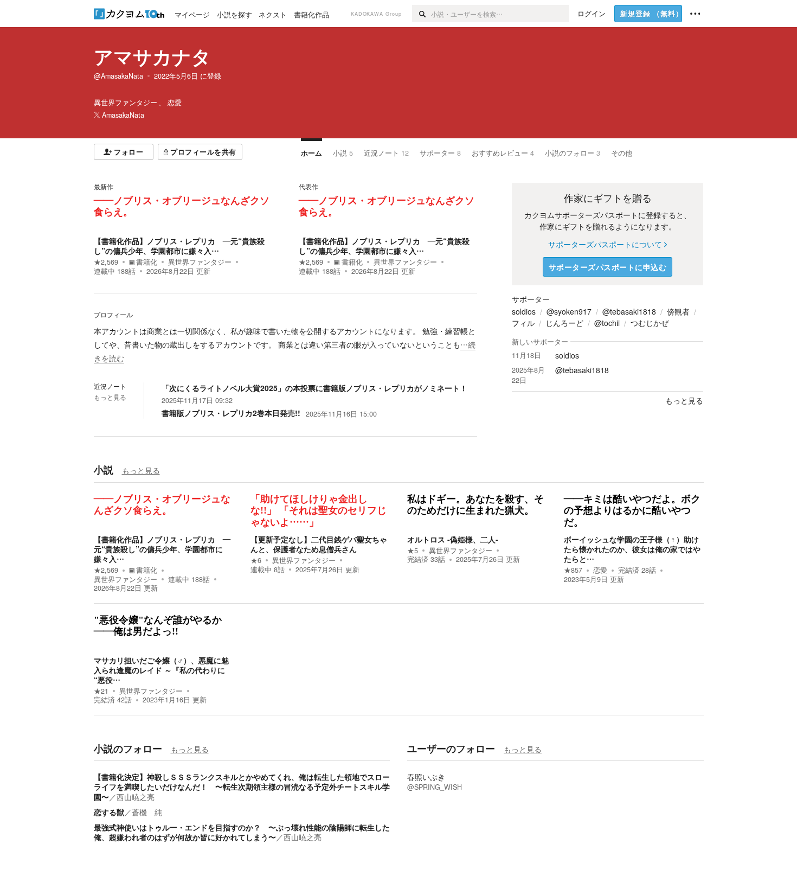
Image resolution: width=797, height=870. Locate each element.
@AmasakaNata (118, 76)
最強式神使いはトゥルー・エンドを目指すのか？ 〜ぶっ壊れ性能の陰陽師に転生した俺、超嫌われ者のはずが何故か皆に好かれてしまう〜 (242, 832)
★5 (412, 550)
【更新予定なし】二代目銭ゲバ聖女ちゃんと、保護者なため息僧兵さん (318, 544)
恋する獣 (109, 812)
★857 (573, 570)
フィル (523, 322)
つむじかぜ (650, 322)
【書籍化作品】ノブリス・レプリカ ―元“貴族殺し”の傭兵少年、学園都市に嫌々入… (179, 245)
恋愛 (600, 570)
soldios (524, 311)
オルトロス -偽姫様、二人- (452, 539)
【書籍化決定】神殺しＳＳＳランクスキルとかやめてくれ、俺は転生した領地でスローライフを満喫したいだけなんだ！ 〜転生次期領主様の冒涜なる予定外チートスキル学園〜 (242, 786)
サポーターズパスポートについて (605, 244)
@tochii (607, 322)
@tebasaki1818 (629, 311)
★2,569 (106, 262)
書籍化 (146, 262)
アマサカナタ (152, 56)
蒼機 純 (147, 812)
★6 (255, 560)
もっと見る (110, 397)
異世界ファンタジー (200, 262)
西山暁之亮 (136, 796)
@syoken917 (569, 311)
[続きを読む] (285, 345)
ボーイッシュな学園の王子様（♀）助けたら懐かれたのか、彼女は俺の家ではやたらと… (632, 549)
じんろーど (564, 322)
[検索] (421, 13)
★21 (101, 691)
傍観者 (678, 311)
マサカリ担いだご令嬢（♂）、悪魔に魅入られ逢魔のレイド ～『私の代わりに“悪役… (161, 670)
